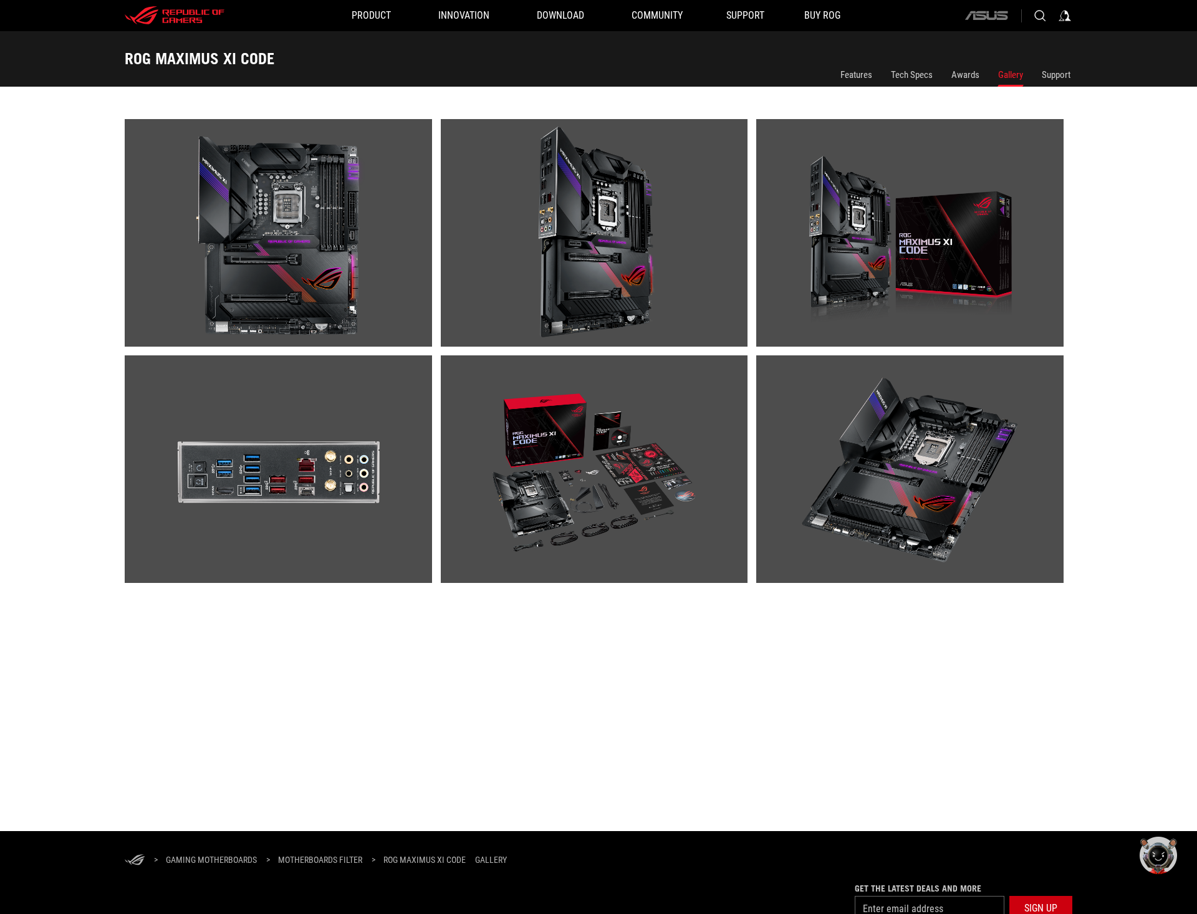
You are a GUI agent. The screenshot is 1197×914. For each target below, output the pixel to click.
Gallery (1010, 74)
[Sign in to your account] (1064, 15)
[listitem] (283, 237)
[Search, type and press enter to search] (1039, 15)
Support (1056, 74)
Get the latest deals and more (918, 888)
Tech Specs (912, 74)
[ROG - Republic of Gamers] (174, 15)
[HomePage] (135, 860)
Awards (965, 74)
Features (856, 74)
